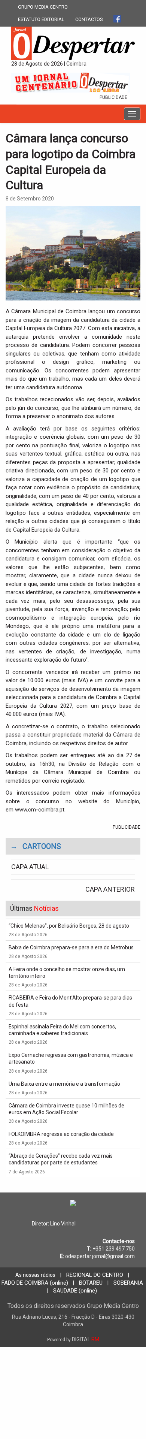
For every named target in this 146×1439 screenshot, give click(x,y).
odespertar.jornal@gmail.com (100, 1256)
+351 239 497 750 (113, 1249)
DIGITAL (73, 1339)
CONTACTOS (89, 19)
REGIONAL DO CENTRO (94, 1275)
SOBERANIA (128, 1282)
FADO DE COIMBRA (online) (34, 1282)
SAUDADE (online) (75, 1290)
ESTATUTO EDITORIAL (41, 19)
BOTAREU (91, 1282)
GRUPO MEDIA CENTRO (43, 7)
